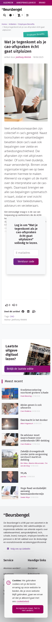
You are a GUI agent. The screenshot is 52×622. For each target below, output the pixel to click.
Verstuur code (26, 261)
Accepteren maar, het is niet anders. (28, 609)
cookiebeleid (22, 601)
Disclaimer (33, 568)
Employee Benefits (26, 24)
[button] (20, 15)
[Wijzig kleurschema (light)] (12, 15)
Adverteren (8, 573)
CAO (12, 316)
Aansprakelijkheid (26, 2)
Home (4, 24)
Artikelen (12, 24)
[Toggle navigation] (27, 15)
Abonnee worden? (11, 568)
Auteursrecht (34, 573)
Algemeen (8, 2)
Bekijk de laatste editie (20, 368)
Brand (42, 2)
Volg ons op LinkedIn (20, 549)
